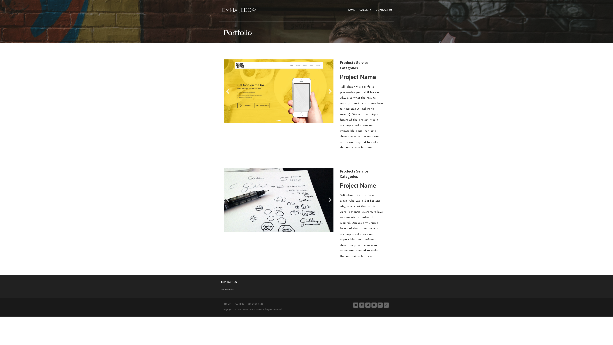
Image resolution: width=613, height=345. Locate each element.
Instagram (361, 305)
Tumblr (380, 305)
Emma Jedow (239, 10)
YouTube (374, 305)
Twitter (368, 305)
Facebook (355, 305)
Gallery (365, 10)
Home (351, 10)
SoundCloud (386, 305)
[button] (227, 91)
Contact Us (384, 10)
